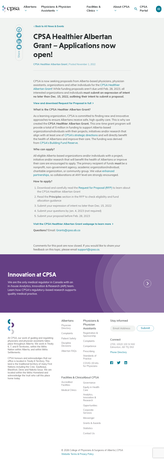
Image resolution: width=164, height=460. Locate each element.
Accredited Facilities (66, 383)
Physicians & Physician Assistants (56, 9)
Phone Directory (118, 352)
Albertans (30, 7)
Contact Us (89, 433)
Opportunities (90, 406)
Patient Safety (68, 339)
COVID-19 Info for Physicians (90, 364)
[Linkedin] (19, 41)
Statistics (88, 428)
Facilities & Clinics (94, 9)
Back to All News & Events (49, 26)
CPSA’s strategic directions (81, 135)
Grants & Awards (92, 423)
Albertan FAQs (69, 351)
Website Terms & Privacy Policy (77, 454)
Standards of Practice (89, 357)
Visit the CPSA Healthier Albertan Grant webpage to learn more (72, 224)
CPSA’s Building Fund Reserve (59, 143)
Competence (89, 346)
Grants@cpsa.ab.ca (68, 230)
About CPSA (121, 7)
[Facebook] (19, 29)
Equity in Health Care (91, 389)
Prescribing (88, 351)
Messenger (88, 418)
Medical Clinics (68, 390)
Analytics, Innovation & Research (89, 398)
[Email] (19, 47)
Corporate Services (88, 411)
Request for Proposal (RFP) (95, 188)
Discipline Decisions (66, 344)
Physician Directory (66, 327)
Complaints (67, 333)
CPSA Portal (144, 9)
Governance (89, 383)
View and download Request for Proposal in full (62, 103)
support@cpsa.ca (88, 249)
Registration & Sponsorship (90, 334)
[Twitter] (19, 35)
